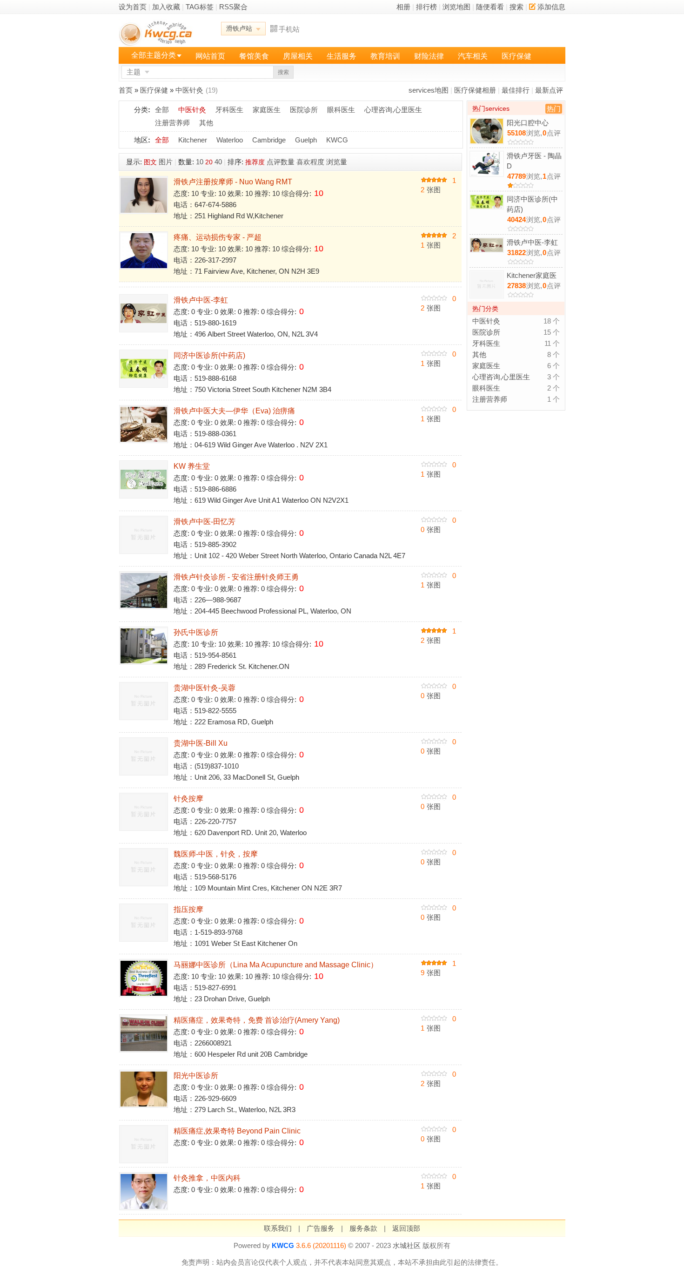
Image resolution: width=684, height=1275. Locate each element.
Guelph (306, 140)
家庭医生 (267, 110)
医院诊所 (304, 110)
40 (218, 162)
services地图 (429, 90)
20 (209, 162)
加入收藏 (166, 7)
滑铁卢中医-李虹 (201, 300)
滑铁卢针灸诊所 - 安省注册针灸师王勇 (236, 577)
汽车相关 (473, 56)
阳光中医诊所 (196, 1075)
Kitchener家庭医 (532, 275)
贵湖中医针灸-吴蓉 (204, 688)
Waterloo (229, 140)
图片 (166, 162)
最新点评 (549, 90)
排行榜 (426, 7)
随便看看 (490, 7)
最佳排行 (516, 90)
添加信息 (551, 7)
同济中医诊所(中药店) (209, 355)
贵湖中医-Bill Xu (201, 743)
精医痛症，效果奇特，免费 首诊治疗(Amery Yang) (257, 1020)
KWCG (337, 140)
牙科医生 (229, 110)
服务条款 (363, 1228)
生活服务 (341, 56)
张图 (431, 190)
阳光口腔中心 (528, 123)
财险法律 (429, 56)
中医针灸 (189, 90)
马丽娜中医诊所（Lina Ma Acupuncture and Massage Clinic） (276, 965)
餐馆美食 (254, 56)
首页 (126, 90)
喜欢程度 (310, 162)
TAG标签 (200, 7)
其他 (206, 123)
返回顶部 (406, 1228)
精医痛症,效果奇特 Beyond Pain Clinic (237, 1131)
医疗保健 (516, 56)
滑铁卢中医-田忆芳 (204, 522)
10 (199, 162)
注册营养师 (172, 123)
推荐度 (255, 162)
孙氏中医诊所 (196, 632)
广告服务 (321, 1228)
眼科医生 (341, 110)
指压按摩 (188, 909)
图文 (150, 162)
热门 (554, 109)
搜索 (516, 7)
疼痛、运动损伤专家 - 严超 (218, 237)
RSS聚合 (233, 7)
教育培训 (385, 56)
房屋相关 (298, 56)
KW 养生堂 (192, 466)
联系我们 (278, 1228)
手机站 (289, 29)
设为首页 (133, 7)
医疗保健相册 (475, 90)
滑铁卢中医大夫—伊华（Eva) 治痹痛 (234, 411)
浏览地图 (456, 7)
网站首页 (210, 56)
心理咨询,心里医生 (393, 110)
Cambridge (269, 140)
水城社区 (407, 1245)
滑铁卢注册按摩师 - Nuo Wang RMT (233, 182)
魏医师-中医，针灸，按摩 (216, 854)
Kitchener (192, 140)
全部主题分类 (153, 55)
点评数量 (281, 162)
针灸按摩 (188, 799)
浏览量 (336, 162)
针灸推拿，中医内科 (207, 1178)
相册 (403, 7)
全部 (162, 110)
